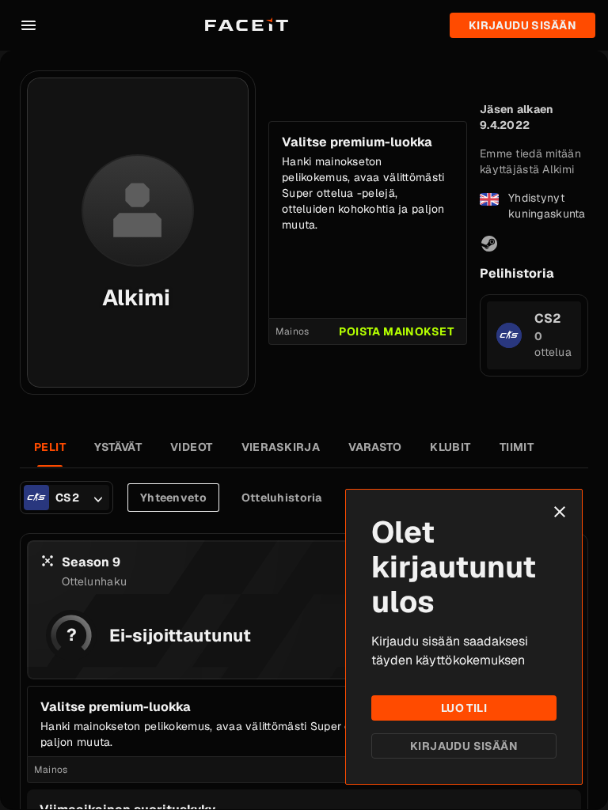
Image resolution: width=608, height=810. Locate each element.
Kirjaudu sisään (464, 746)
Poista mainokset (396, 331)
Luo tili (464, 708)
